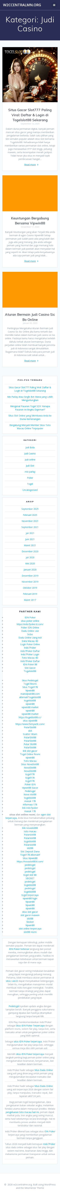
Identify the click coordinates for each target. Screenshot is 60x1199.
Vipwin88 (30, 690)
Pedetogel (30, 791)
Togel (30, 483)
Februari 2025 (30, 514)
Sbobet (30, 921)
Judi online (30, 459)
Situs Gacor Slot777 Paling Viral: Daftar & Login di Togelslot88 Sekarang (30, 115)
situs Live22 (12, 980)
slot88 (30, 848)
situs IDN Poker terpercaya (28, 1041)
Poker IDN (30, 784)
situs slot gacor (30, 911)
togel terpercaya (30, 895)
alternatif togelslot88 (30, 697)
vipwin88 (30, 703)
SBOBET (30, 878)
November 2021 (30, 521)
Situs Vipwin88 (30, 858)
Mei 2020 (30, 563)
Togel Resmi (30, 683)
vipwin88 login (30, 898)
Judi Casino (30, 453)
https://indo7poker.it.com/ (30, 624)
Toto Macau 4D (30, 657)
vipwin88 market (30, 707)
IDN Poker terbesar (19, 949)
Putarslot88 (30, 834)
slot (30, 730)
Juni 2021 (30, 539)
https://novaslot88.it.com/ (30, 861)
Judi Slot (30, 465)
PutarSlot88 (30, 727)
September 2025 (30, 508)
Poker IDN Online (30, 627)
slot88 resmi (30, 931)
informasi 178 (30, 804)
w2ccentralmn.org (22, 5)
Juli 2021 (30, 533)
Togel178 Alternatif (30, 854)
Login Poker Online (30, 644)
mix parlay (30, 471)
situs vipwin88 (30, 720)
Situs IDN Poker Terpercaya (30, 1025)
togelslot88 (30, 700)
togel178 (30, 774)
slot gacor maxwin (30, 915)
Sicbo (30, 634)
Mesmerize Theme (34, 1187)
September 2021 (30, 527)
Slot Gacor (30, 667)
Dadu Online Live (30, 630)
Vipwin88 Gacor (30, 787)
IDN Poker (30, 617)
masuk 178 (30, 801)
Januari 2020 (30, 569)
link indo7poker (30, 807)
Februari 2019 (30, 593)
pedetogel (30, 864)
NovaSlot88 (30, 767)
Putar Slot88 (30, 744)
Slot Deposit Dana (30, 851)
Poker (30, 477)
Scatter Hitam (30, 734)
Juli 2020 (30, 557)
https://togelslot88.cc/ (30, 717)
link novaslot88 (30, 827)
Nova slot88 (30, 794)
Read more (30, 164)
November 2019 (30, 581)
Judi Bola (30, 447)
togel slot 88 (30, 874)
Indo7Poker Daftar (30, 651)
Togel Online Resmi (30, 754)
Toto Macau (30, 760)
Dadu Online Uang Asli (30, 637)
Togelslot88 (30, 671)
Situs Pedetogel (30, 680)
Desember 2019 (30, 575)
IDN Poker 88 (30, 664)
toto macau (30, 831)
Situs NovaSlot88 (30, 764)
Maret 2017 (30, 599)
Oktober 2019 (30, 587)
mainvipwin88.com (30, 693)
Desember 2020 (30, 551)
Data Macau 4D (30, 640)
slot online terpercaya (30, 928)
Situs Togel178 (30, 687)
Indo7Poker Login (30, 654)
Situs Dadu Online (43, 1070)
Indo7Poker (30, 647)
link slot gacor (30, 750)
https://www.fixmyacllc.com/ (30, 724)
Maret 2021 (30, 545)
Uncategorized (30, 489)
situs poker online (30, 620)
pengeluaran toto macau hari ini (22, 1112)
